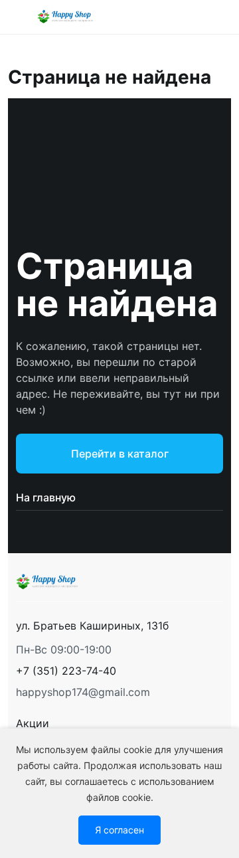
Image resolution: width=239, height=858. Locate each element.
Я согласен (119, 829)
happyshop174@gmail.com (83, 692)
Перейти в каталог (120, 453)
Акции (32, 723)
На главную (46, 497)
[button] (66, 670)
